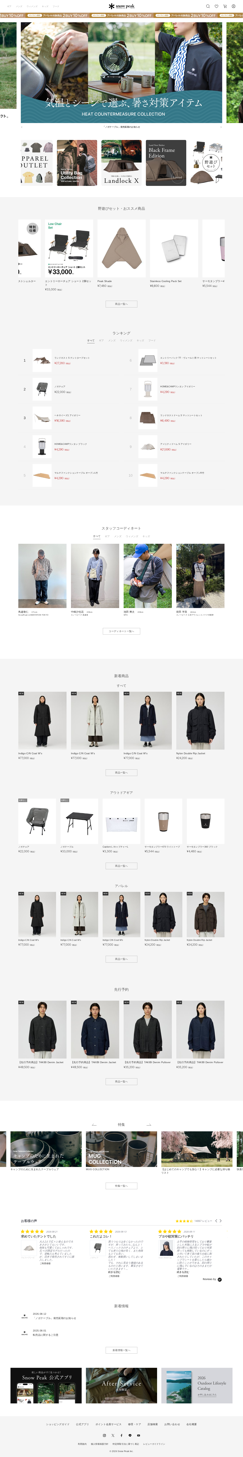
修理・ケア (134, 1424)
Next (225, 163)
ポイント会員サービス (109, 1424)
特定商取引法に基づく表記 (126, 1444)
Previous (18, 163)
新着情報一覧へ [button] (121, 1350)
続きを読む (114, 1272)
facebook (121, 1435)
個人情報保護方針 (100, 1444)
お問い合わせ (172, 1424)
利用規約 (82, 1444)
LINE (130, 1435)
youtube (138, 1435)
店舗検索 (152, 1424)
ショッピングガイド (58, 1424)
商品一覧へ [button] (121, 304)
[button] (216, 1220)
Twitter (113, 1435)
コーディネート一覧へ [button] (121, 631)
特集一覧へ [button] (121, 1185)
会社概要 (191, 1424)
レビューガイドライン (154, 1444)
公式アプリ (82, 1424)
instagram (104, 1435)
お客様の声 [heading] (29, 1220)
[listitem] (47, 1247)
